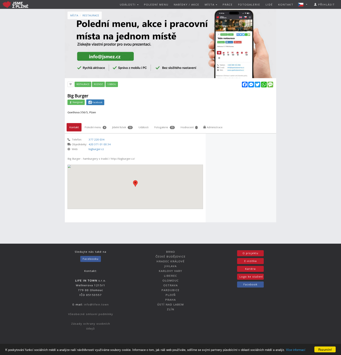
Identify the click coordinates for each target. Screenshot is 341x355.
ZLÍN (170, 309)
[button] (303, 4)
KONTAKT (285, 4)
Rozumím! (325, 349)
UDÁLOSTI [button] (128, 4)
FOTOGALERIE (249, 4)
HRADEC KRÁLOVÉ (170, 261)
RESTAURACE (90, 15)
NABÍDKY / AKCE (186, 4)
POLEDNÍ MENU (156, 4)
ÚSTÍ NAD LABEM (170, 304)
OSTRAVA (170, 285)
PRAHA (170, 299)
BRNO (170, 251)
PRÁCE (228, 4)
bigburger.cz (96, 149)
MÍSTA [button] (210, 4)
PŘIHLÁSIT (326, 4)
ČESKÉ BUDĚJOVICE (171, 256)
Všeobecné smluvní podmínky (90, 314)
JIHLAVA (170, 266)
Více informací (295, 349)
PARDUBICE (170, 290)
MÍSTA (74, 15)
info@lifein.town (96, 304)
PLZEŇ (171, 295)
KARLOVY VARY (170, 271)
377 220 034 (96, 139)
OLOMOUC (171, 280)
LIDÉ (269, 4)
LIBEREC (170, 275)
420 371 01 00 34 (100, 144)
